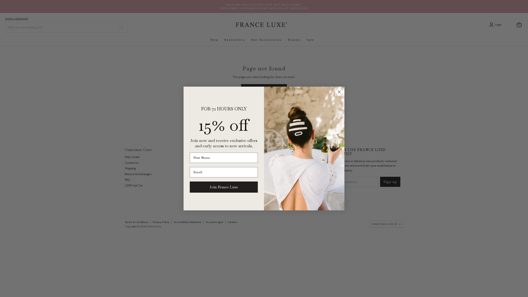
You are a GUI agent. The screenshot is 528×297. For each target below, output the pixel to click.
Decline (346, 290)
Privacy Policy (252, 280)
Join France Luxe (224, 187)
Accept (262, 290)
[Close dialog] (339, 91)
